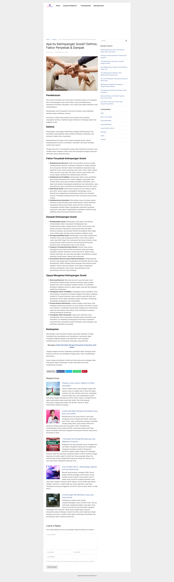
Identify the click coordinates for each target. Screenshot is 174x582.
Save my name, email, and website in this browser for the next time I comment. (71, 561)
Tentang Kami (86, 6)
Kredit (102, 135)
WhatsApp (77, 371)
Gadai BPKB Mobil (106, 120)
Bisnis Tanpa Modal (106, 117)
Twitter (69, 371)
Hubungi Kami (99, 6)
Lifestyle (54, 39)
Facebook (61, 371)
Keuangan (103, 132)
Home (58, 6)
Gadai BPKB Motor (106, 124)
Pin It (85, 371)
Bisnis (102, 113)
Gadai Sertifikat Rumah (107, 128)
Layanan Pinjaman (70, 6)
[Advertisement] (87, 22)
